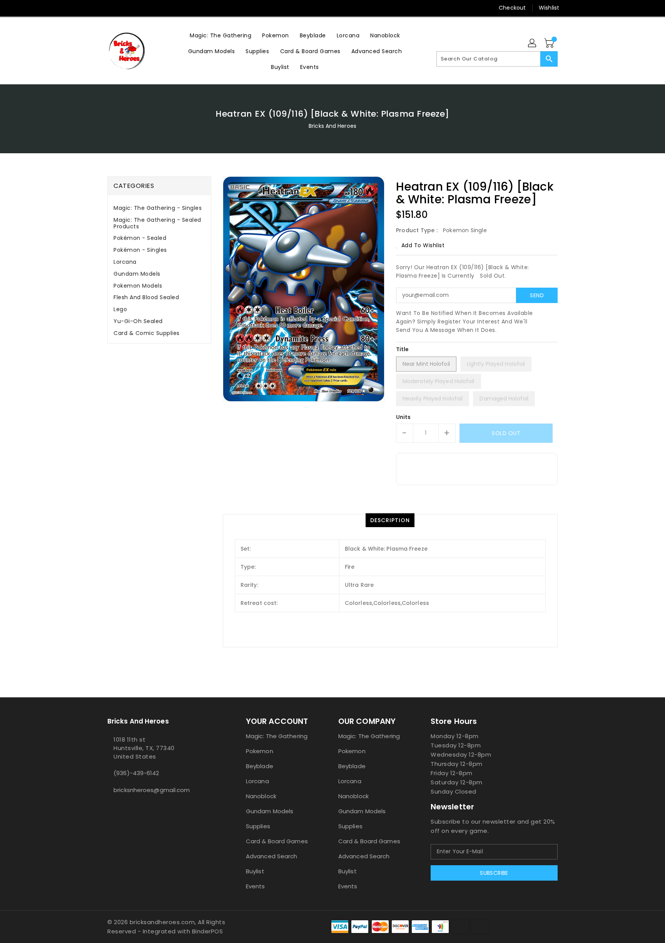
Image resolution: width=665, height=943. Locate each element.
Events (255, 886)
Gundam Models (137, 274)
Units (403, 417)
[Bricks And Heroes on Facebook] (96, 7)
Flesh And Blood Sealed (146, 297)
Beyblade (259, 766)
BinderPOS (207, 931)
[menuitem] (220, 35)
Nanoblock (261, 796)
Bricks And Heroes (332, 126)
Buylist (255, 871)
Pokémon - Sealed (140, 238)
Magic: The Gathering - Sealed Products (157, 223)
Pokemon (259, 751)
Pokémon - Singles (140, 250)
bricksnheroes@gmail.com (152, 790)
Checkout (512, 8)
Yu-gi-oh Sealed (138, 321)
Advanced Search (271, 856)
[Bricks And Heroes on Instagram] (126, 7)
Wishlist (549, 8)
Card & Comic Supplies (147, 333)
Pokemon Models (138, 286)
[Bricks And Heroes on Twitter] (111, 7)
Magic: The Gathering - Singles (158, 208)
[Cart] (550, 43)
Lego (120, 309)
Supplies (258, 826)
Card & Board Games (277, 841)
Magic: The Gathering (276, 736)
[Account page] (532, 43)
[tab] (159, 208)
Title (402, 349)
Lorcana (125, 262)
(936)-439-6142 (136, 773)
